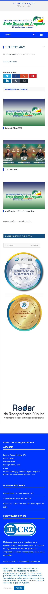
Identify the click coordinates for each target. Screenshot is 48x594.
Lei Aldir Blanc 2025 (13, 128)
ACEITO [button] (19, 588)
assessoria (31, 545)
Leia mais (31, 580)
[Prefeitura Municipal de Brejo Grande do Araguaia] (24, 22)
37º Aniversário (23, 6)
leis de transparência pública (27, 552)
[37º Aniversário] (24, 153)
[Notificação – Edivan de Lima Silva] (24, 195)
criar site (19, 542)
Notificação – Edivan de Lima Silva (19, 211)
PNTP (14, 561)
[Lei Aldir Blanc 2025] (24, 112)
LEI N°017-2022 (10, 61)
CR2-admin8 (11, 54)
